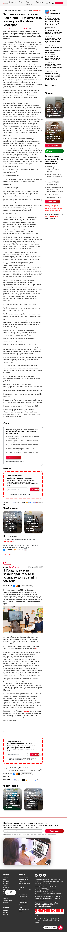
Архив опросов (50, 218)
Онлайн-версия (23, 904)
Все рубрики (6, 902)
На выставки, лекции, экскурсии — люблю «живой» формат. (23, 445)
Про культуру (6, 881)
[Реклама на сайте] (60, 927)
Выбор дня (6, 887)
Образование (6, 877)
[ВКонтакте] (14, 586)
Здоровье (5, 898)
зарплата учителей (34, 770)
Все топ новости (50, 85)
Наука (4, 879)
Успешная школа (23, 877)
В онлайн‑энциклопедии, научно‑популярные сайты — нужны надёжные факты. (23, 441)
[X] (19, 586)
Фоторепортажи (24, 910)
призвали (26, 711)
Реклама (5, 912)
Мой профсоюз (23, 894)
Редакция (5, 910)
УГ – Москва (22, 892)
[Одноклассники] (17, 586)
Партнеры (5, 914)
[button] (8, 550)
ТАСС (37, 648)
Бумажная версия (23, 902)
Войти (59, 3)
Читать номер (36, 10)
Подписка (39, 2)
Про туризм (6, 889)
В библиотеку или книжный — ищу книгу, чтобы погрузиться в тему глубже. (21, 449)
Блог (20, 2)
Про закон (6, 883)
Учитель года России (24, 883)
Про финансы (6, 896)
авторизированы (8, 542)
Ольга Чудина (14, 567)
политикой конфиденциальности (24, 492)
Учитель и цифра (7, 900)
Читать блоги (53, 145)
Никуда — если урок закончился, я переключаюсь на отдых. (23, 453)
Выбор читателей (54, 11)
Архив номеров (29, 3)
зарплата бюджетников (17, 770)
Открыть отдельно (51, 216)
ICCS (20, 907)
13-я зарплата (13, 767)
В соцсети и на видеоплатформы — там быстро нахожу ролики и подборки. (24, 437)
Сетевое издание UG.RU (25, 890)
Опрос (49, 151)
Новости (12, 2)
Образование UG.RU (10, 513)
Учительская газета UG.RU (18, 29)
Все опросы (7, 468)
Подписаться (35, 489)
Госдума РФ (24, 767)
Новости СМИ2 (7, 554)
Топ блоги (50, 93)
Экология (5, 885)
